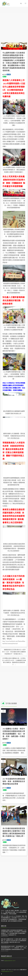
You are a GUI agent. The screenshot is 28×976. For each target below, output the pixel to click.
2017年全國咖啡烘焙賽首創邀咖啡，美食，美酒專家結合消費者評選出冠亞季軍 (14, 781)
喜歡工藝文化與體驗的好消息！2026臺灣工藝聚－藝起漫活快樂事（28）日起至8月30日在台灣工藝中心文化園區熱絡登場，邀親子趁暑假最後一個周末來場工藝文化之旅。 (14, 940)
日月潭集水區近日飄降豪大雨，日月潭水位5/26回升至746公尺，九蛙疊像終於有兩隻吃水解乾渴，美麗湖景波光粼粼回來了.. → (14, 661)
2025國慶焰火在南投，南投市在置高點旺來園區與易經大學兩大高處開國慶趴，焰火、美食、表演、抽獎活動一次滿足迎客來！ (14, 734)
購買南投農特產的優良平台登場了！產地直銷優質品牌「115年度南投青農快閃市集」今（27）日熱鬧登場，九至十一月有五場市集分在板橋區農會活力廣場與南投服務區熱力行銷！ (14, 948)
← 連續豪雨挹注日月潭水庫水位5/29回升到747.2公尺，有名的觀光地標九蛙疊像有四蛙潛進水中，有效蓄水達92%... (14, 652)
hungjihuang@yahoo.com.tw (9, 960)
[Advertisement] (14, 27)
